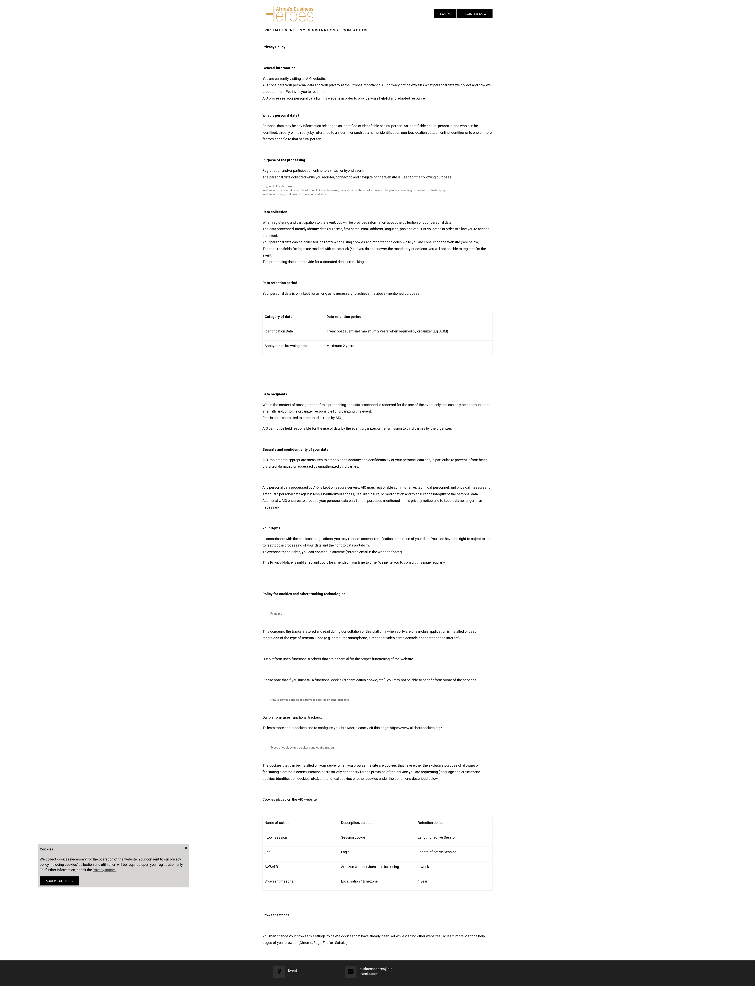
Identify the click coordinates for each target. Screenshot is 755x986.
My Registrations (319, 30)
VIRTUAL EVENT (279, 30)
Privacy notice (104, 870)
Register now (474, 13)
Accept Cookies (59, 881)
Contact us (355, 30)
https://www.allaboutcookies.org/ (416, 728)
